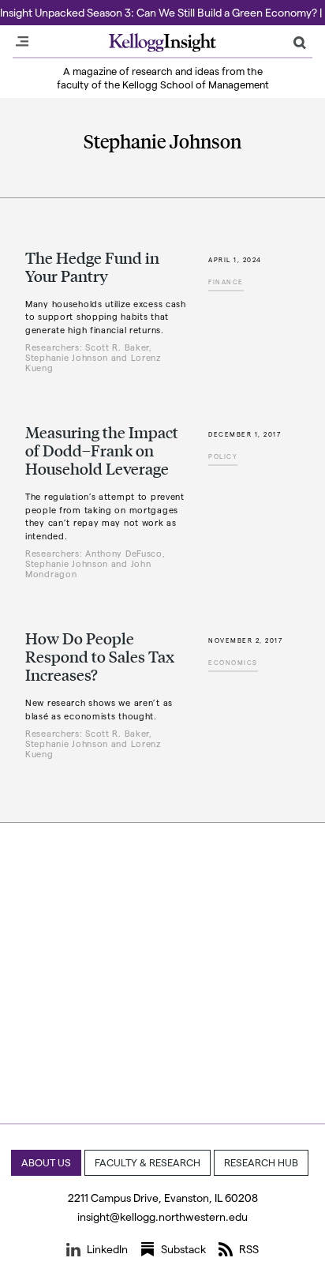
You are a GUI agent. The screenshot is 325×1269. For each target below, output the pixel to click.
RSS (249, 1249)
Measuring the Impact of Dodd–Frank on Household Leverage (101, 450)
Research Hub (261, 1162)
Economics (233, 662)
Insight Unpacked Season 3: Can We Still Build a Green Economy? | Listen (162, 12)
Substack (183, 1249)
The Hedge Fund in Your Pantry (92, 266)
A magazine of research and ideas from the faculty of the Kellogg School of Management (163, 77)
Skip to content (41, 7)
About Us (46, 1162)
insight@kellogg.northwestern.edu (162, 1216)
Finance (226, 282)
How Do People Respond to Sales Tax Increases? (99, 656)
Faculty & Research (147, 1162)
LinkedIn (107, 1249)
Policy (222, 456)
